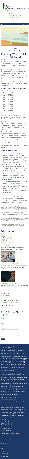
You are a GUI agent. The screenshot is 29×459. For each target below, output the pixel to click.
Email (2, 323)
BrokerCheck (8, 347)
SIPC (10, 377)
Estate (2, 445)
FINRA (6, 377)
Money (2, 450)
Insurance (3, 446)
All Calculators (4, 456)
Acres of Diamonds (7, 246)
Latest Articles (4, 453)
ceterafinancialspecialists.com (8, 399)
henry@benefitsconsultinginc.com (9, 302)
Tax (2, 448)
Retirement (3, 441)
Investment (3, 443)
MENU (24, 24)
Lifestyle (3, 451)
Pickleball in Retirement (9, 283)
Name (2, 318)
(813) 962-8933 (4, 298)
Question (3, 328)
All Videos (3, 455)
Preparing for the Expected (10, 264)
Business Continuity (5, 401)
